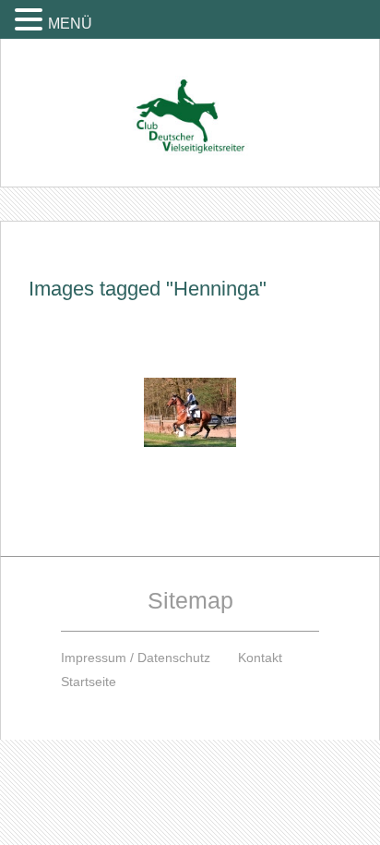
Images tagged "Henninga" (148, 288)
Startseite (88, 681)
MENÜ (70, 23)
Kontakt (260, 657)
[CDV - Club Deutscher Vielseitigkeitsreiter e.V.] (190, 99)
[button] (31, 18)
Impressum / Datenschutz (135, 657)
